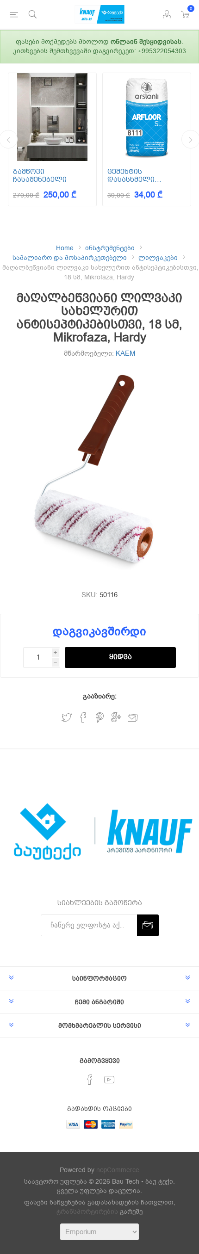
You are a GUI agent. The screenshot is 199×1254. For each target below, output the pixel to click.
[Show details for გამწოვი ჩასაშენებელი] (52, 117)
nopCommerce (117, 1170)
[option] (52, 139)
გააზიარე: (100, 696)
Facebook (83, 717)
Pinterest (100, 717)
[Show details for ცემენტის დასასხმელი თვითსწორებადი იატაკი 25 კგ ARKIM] (147, 117)
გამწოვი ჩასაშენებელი (40, 175)
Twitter (67, 717)
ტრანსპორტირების (87, 1211)
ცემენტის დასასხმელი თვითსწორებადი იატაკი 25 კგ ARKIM (141, 175)
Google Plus (116, 717)
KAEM (126, 353)
